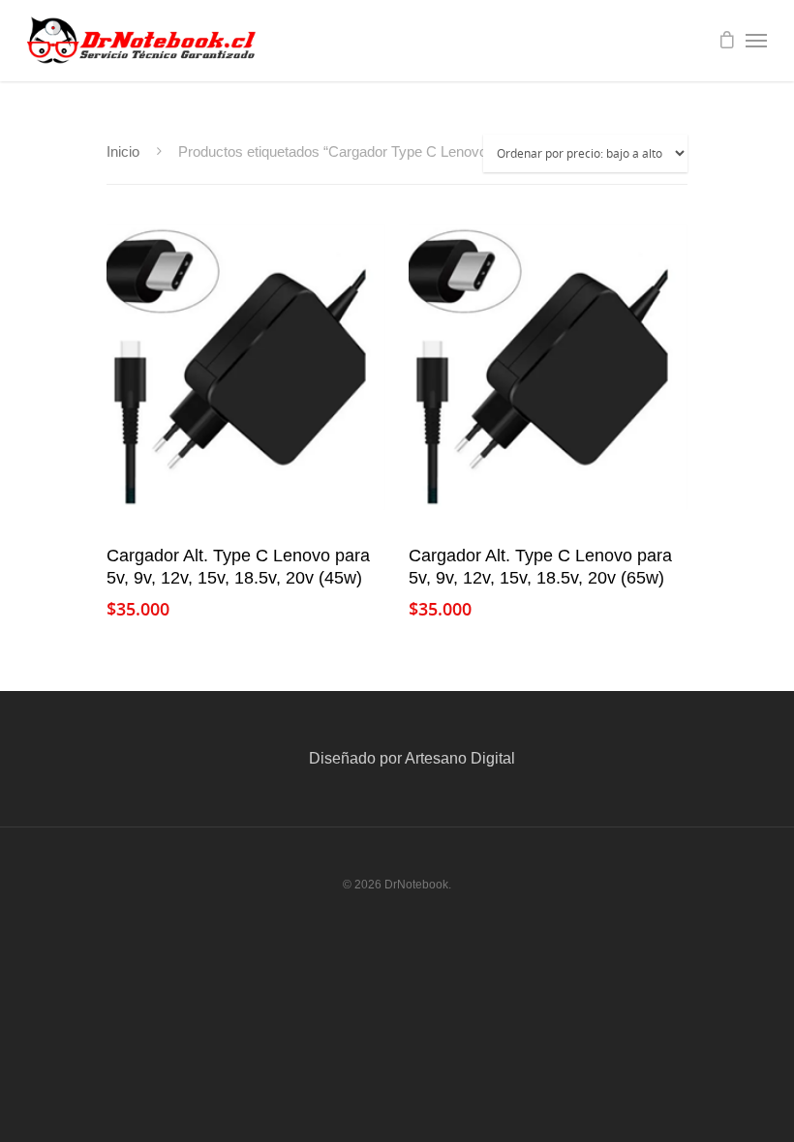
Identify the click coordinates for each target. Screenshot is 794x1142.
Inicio (123, 152)
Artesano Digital (460, 758)
